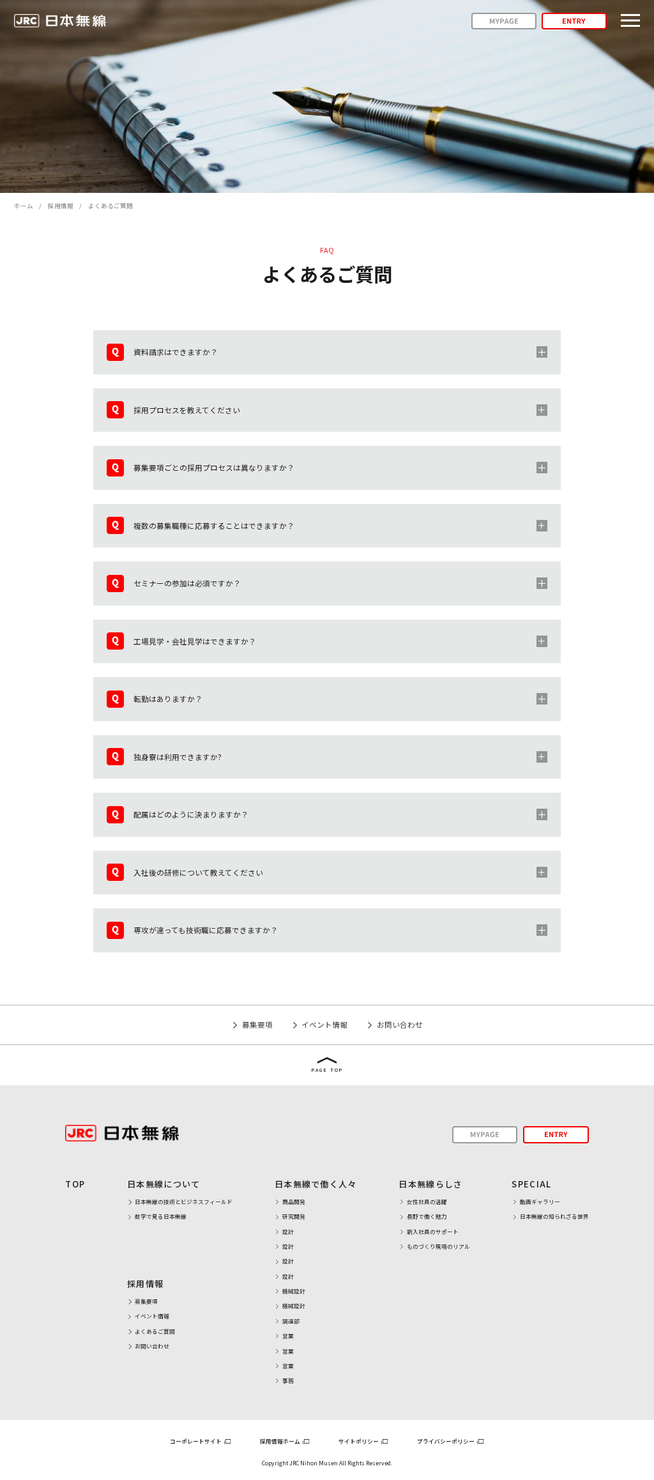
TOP (75, 1184)
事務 (288, 1381)
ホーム (23, 205)
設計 (288, 1232)
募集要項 (257, 1024)
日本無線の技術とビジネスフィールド (183, 1202)
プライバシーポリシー (446, 1441)
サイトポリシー (359, 1441)
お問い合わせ (399, 1024)
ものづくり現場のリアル (438, 1246)
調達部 (291, 1321)
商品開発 (293, 1202)
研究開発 (293, 1216)
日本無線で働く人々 (316, 1184)
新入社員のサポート (433, 1232)
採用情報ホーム (280, 1441)
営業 (288, 1336)
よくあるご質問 (155, 1331)
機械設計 (293, 1291)
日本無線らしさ (430, 1184)
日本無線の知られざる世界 (554, 1216)
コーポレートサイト (196, 1441)
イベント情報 (324, 1024)
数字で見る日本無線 (160, 1216)
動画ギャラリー (540, 1202)
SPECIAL (531, 1184)
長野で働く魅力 (427, 1216)
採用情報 (60, 205)
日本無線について (164, 1184)
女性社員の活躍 (427, 1202)
